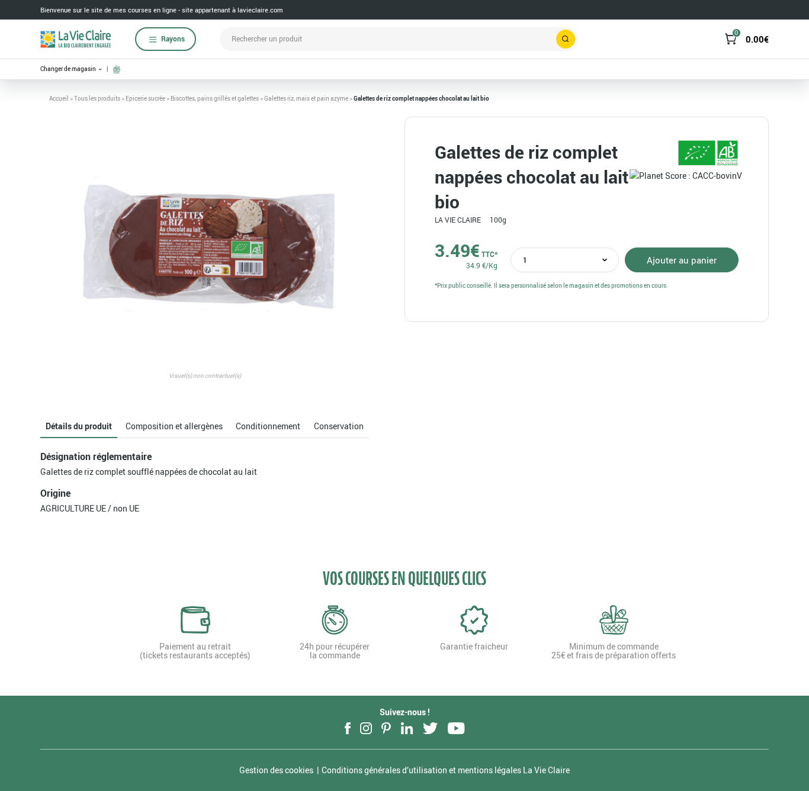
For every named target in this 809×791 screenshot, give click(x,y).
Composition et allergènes (174, 426)
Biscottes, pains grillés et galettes (215, 98)
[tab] (78, 427)
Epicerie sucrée (145, 98)
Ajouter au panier (682, 260)
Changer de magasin (68, 69)
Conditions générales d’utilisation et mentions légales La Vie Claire (446, 770)
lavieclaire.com (260, 9)
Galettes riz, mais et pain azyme (306, 98)
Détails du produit (79, 426)
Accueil (59, 98)
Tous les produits (97, 98)
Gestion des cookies (276, 770)
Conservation (339, 426)
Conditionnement (268, 426)
